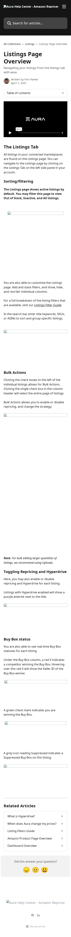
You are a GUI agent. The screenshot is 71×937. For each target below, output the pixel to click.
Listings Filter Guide (47, 305)
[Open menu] (64, 6)
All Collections (12, 44)
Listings (30, 44)
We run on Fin (37, 926)
